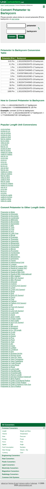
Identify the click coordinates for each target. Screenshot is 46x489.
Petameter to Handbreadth (11, 371)
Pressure (23, 436)
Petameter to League (8, 264)
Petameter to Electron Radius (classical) (16, 377)
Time (21, 442)
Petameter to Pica (7, 338)
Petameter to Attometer (9, 255)
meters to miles (6, 172)
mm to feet (4, 168)
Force (4, 442)
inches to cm (5, 131)
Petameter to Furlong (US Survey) (13, 286)
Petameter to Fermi (8, 334)
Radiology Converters (10, 474)
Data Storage (6, 450)
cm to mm (4, 158)
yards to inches (6, 197)
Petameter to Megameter (10, 243)
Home (2, 5)
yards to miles (6, 199)
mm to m (4, 187)
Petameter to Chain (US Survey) (13, 289)
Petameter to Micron (8, 249)
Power (22, 439)
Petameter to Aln (7, 344)
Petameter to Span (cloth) (10, 317)
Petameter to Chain (8, 288)
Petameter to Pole (7, 299)
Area (3, 436)
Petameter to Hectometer (10, 245)
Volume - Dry (24, 450)
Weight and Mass (25, 431)
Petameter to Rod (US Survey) (12, 295)
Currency (5, 452)
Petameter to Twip (7, 342)
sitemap (34, 483)
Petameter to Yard (7, 228)
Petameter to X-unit (8, 332)
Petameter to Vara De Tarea (11, 357)
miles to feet (5, 178)
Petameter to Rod (7, 293)
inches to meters (7, 183)
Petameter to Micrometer (10, 222)
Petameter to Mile (7, 226)
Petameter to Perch (8, 297)
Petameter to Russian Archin (11, 353)
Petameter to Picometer (9, 251)
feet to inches (6, 150)
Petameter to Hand (8, 315)
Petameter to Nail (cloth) (10, 320)
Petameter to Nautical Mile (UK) (13, 272)
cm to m (4, 160)
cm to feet (4, 145)
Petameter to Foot (7, 229)
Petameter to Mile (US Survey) (12, 278)
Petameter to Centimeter (10, 218)
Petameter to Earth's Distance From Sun (16, 384)
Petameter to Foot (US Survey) (12, 307)
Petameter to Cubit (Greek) (11, 363)
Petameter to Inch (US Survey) (12, 322)
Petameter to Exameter (9, 237)
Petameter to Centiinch (9, 350)
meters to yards (6, 152)
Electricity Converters (10, 468)
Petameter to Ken (7, 351)
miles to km (5, 143)
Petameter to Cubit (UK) (10, 313)
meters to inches (7, 185)
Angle (22, 444)
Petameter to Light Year (9, 233)
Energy (4, 439)
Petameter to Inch (7, 231)
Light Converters (8, 465)
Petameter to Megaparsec (10, 257)
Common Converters (10, 428)
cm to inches (5, 129)
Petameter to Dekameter (10, 247)
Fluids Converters (8, 462)
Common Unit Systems (10, 477)
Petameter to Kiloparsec (10, 259)
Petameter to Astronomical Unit (12, 262)
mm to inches (6, 133)
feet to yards (5, 181)
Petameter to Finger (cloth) (11, 319)
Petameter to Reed (8, 367)
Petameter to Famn (8, 346)
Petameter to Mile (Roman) (11, 280)
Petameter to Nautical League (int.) (14, 268)
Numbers (23, 447)
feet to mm (4, 170)
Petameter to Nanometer (10, 224)
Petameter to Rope (8, 291)
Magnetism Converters (10, 471)
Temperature (24, 434)
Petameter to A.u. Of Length (11, 330)
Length (4, 431)
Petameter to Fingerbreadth (11, 373)
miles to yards (6, 201)
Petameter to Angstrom (9, 328)
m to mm (4, 189)
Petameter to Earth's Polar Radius (13, 382)
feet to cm (4, 147)
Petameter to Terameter (9, 239)
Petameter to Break (8, 235)
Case (21, 452)
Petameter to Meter (8, 212)
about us (4, 483)
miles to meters (6, 174)
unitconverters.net (25, 485)
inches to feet (6, 149)
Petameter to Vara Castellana (12, 361)
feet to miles (5, 176)
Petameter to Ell (7, 305)
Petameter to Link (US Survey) (12, 311)
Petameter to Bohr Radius (10, 379)
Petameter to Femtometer (10, 253)
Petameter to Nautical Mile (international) (16, 274)
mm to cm (4, 156)
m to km (4, 193)
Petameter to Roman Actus (11, 355)
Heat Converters (8, 459)
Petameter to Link (7, 309)
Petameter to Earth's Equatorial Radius (15, 381)
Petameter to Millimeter (9, 220)
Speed (4, 444)
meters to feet (6, 137)
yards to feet (5, 180)
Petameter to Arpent (8, 336)
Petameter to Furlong (9, 284)
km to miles (5, 141)
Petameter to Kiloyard (9, 282)
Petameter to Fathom (8, 301)
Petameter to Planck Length (11, 375)
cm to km (4, 164)
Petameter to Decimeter (10, 216)
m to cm (4, 162)
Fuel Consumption (7, 447)
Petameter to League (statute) (12, 270)
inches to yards (6, 195)
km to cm (4, 166)
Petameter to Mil (7, 324)
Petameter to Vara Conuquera (12, 359)
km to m (4, 191)
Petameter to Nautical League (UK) (14, 266)
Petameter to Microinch (9, 326)
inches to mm (6, 135)
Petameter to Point (8, 340)
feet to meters (6, 139)
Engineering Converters (11, 455)
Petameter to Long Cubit (10, 369)
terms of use (13, 483)
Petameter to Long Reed (10, 365)
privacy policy (24, 483)
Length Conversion (10, 5)
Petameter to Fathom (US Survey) (13, 303)
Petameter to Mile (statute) (10, 276)
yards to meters (6, 154)
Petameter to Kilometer (9, 214)
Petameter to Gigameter (10, 241)
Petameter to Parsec (8, 260)
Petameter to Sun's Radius (11, 386)
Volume (4, 434)
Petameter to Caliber (8, 348)
